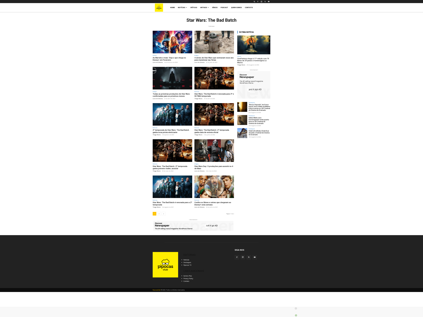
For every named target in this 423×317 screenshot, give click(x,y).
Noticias (196, 91)
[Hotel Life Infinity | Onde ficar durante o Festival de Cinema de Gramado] (242, 133)
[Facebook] (257, 1)
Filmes (155, 55)
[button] (254, 1)
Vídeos (215, 7)
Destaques (252, 102)
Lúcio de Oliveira (158, 62)
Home (172, 7)
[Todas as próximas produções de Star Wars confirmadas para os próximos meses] (172, 78)
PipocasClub (156, 290)
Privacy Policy (188, 278)
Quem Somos (236, 7)
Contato (249, 7)
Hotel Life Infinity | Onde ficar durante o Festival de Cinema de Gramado (259, 133)
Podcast (224, 7)
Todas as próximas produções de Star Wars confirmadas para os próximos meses (171, 95)
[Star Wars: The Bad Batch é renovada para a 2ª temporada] (172, 187)
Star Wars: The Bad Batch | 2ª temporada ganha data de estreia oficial (211, 131)
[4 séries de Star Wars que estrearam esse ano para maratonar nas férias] (214, 42)
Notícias (181, 7)
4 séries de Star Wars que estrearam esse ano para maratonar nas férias (214, 59)
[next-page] (163, 214)
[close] (296, 308)
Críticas (193, 7)
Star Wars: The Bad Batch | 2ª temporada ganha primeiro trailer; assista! (170, 167)
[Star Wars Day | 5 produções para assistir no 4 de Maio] (214, 150)
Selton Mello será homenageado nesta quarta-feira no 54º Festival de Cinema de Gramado (259, 120)
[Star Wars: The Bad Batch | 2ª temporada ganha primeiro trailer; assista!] (172, 150)
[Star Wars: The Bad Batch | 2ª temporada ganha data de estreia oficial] (214, 114)
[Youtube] (268, 1)
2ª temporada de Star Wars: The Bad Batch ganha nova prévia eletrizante (171, 131)
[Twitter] (265, 1)
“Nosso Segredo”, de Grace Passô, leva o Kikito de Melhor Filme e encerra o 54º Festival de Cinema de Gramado (259, 107)
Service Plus (187, 276)
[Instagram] (261, 1)
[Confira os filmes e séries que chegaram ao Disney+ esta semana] (214, 187)
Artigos (203, 7)
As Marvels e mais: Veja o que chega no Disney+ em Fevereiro (169, 59)
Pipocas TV (187, 265)
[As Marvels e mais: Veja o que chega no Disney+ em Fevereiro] (172, 42)
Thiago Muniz (198, 98)
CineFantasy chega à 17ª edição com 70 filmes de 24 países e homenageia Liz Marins (253, 61)
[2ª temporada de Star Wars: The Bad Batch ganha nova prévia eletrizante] (172, 114)
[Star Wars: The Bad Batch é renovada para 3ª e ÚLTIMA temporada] (214, 78)
